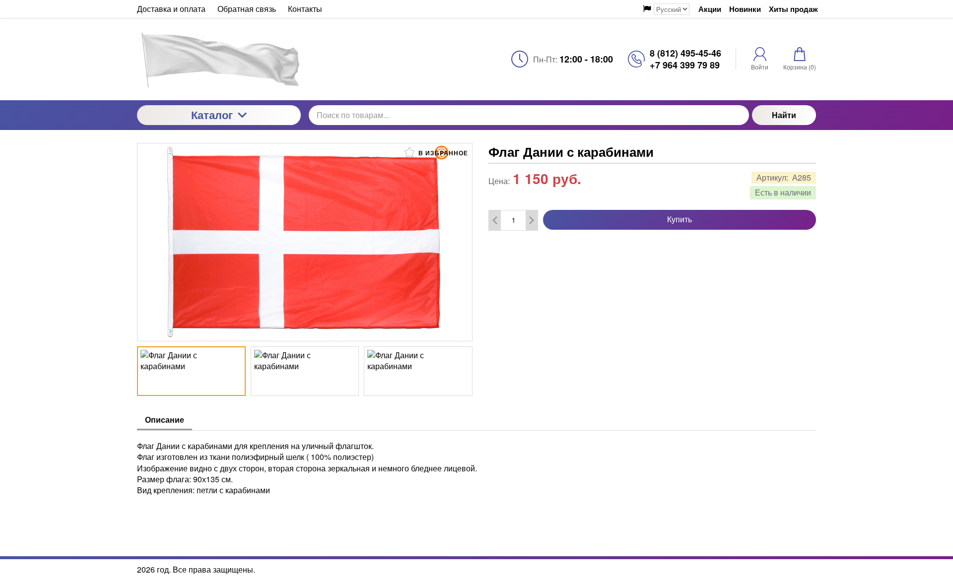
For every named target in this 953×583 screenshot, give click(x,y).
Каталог (212, 115)
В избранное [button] (442, 152)
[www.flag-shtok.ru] (219, 59)
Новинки (745, 9)
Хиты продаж (793, 9)
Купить (679, 219)
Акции (709, 9)
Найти (784, 115)
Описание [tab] (164, 419)
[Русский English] (666, 9)
